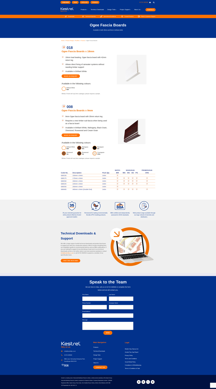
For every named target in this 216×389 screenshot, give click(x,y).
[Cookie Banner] (108, 385)
